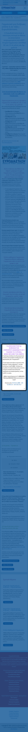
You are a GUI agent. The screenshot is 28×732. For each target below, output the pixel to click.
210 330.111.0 (17, 384)
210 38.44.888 (16, 383)
